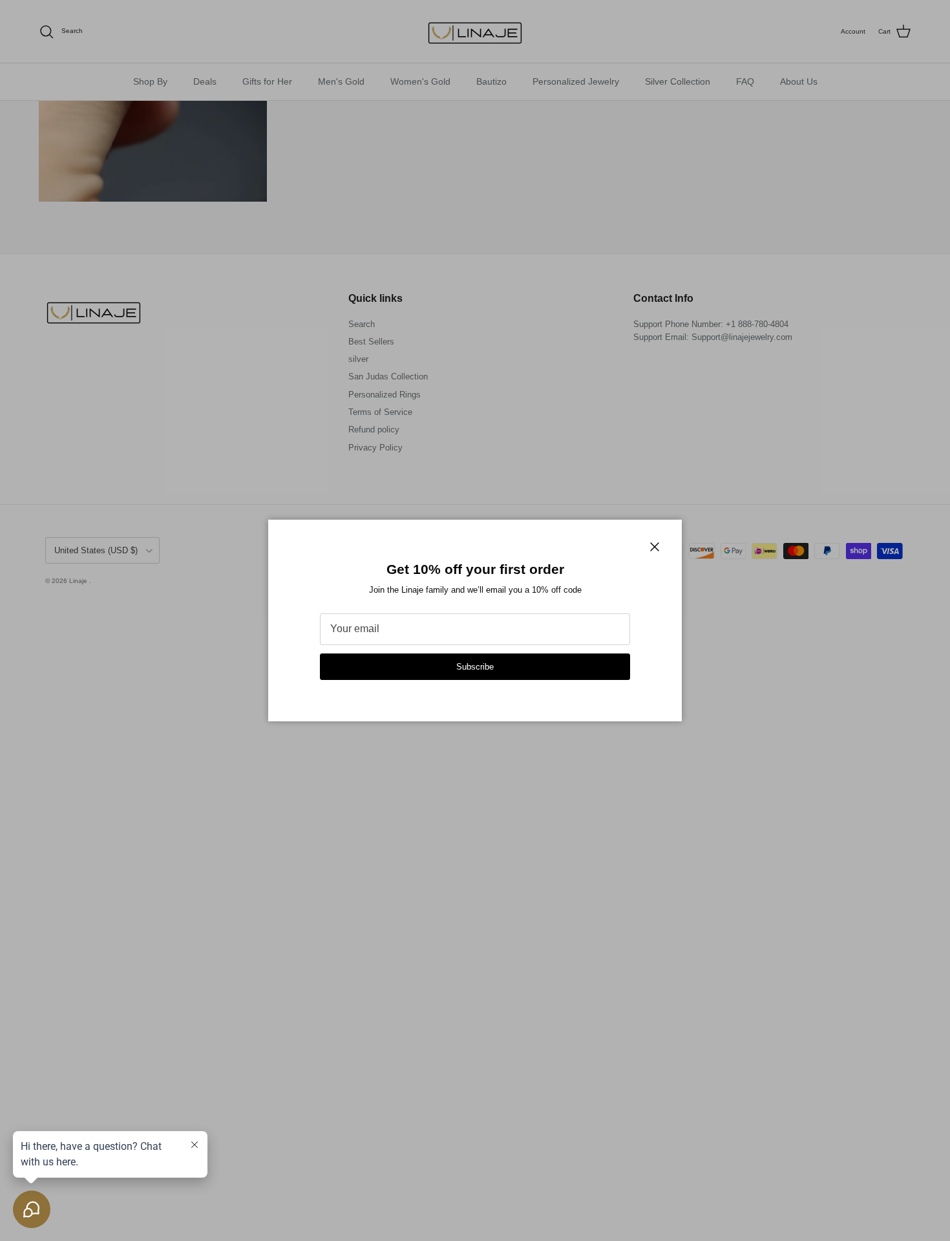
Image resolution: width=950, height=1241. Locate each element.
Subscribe (475, 667)
